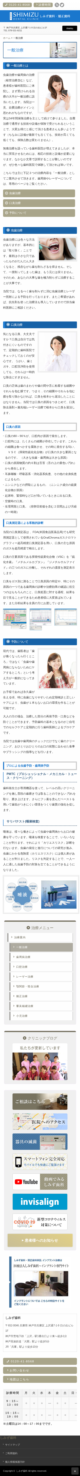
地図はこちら (19, 1379)
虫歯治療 (15, 193)
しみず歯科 (8, 1437)
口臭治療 (15, 203)
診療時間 (45, 4)
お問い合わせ (19, 1370)
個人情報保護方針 (15, 1461)
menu (69, 28)
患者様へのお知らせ (39, 1240)
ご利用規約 (11, 1453)
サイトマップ (12, 1444)
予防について (17, 212)
